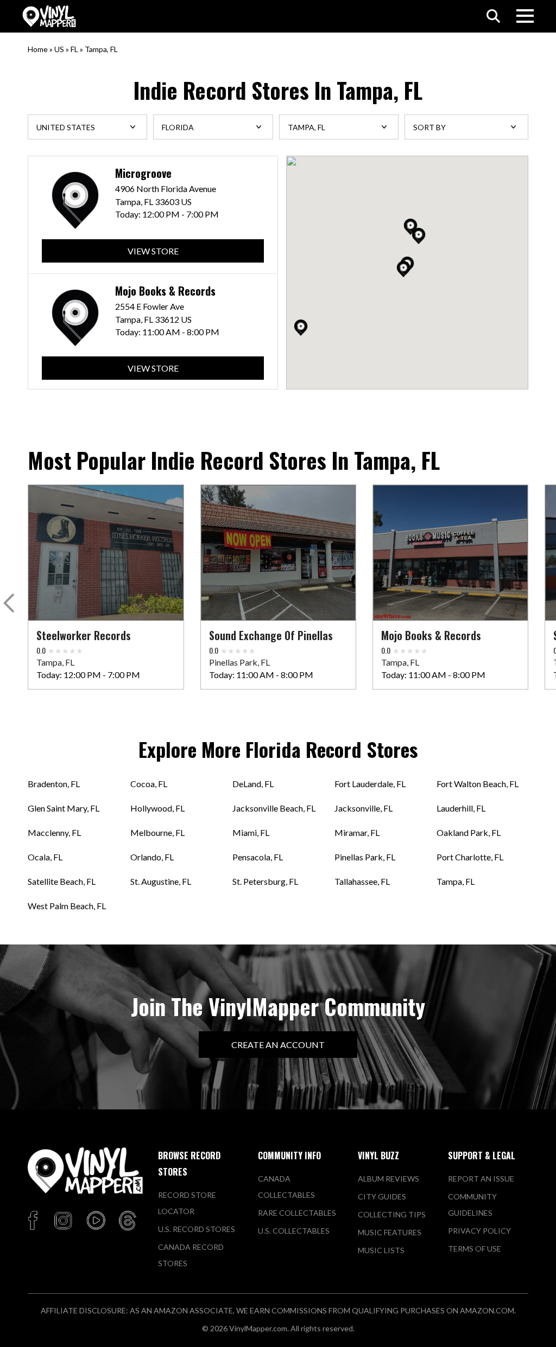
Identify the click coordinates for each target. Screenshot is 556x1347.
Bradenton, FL (54, 783)
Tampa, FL (456, 881)
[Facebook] (34, 1221)
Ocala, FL (45, 857)
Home (38, 49)
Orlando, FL (152, 857)
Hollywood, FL (157, 808)
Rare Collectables (297, 1212)
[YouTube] (95, 1221)
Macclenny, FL (54, 832)
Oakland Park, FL (469, 832)
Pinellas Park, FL (364, 857)
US (59, 49)
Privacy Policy (479, 1230)
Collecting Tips (392, 1214)
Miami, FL (250, 832)
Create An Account (278, 1044)
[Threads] (127, 1221)
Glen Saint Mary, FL (63, 808)
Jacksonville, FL (363, 808)
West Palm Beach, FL (67, 906)
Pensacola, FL (257, 857)
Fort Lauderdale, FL (370, 783)
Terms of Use (474, 1248)
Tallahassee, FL (362, 881)
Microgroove (143, 173)
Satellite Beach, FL (62, 881)
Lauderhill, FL (461, 808)
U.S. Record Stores (196, 1229)
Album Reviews (388, 1178)
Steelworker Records (83, 635)
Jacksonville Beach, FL (273, 808)
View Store (153, 251)
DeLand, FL (253, 783)
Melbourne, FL (157, 832)
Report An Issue (481, 1178)
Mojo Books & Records (165, 291)
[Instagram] (63, 1221)
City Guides (382, 1196)
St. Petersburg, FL (265, 881)
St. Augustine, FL (160, 881)
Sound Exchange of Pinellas (271, 635)
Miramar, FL (357, 832)
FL (74, 49)
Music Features (389, 1232)
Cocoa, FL (148, 783)
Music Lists (381, 1250)
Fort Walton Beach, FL (478, 783)
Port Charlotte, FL (470, 857)
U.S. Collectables (294, 1230)
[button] (418, 236)
